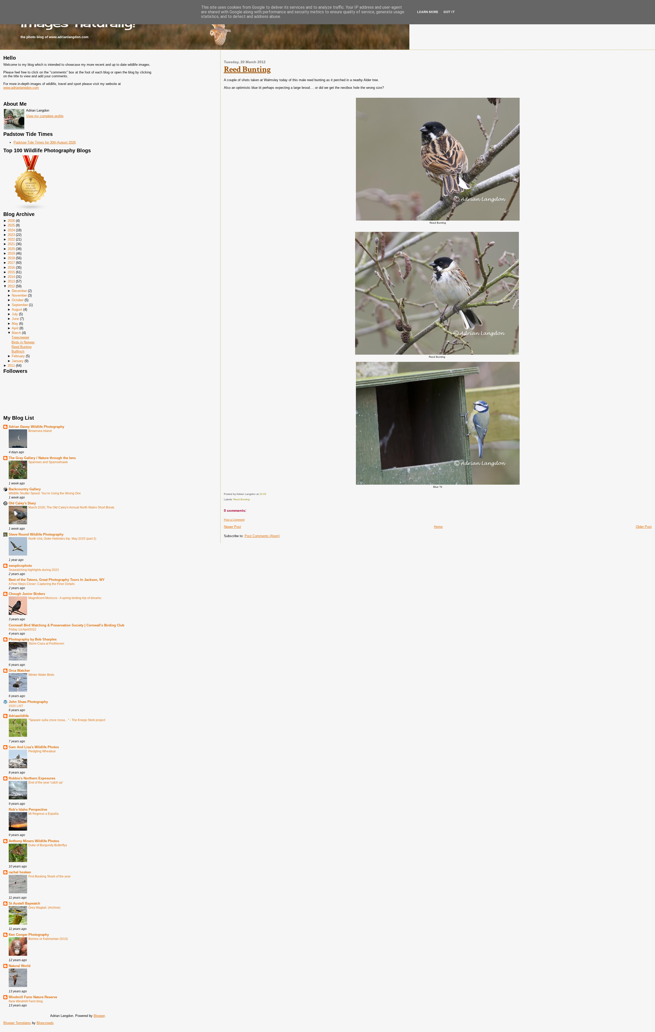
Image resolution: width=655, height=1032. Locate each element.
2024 (11, 230)
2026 (11, 221)
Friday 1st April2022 (22, 629)
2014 (11, 277)
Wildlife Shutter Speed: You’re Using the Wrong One (45, 493)
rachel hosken (20, 872)
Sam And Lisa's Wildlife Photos (34, 747)
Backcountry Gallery (25, 489)
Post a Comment (234, 519)
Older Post (644, 527)
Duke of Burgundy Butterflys (47, 845)
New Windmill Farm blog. (26, 1001)
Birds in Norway (23, 342)
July (15, 314)
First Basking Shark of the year (49, 876)
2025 (11, 225)
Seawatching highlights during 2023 (34, 570)
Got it (449, 12)
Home (438, 527)
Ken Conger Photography (29, 935)
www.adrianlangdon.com (21, 88)
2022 (11, 239)
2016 (11, 267)
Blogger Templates (17, 1023)
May (15, 323)
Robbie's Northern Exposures (32, 778)
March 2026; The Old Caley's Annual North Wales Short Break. (71, 507)
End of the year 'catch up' (45, 782)
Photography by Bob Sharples (33, 639)
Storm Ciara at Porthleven (46, 643)
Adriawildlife (19, 716)
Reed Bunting (21, 347)
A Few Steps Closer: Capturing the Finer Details (42, 584)
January (18, 361)
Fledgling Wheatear (42, 751)
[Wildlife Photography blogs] (31, 209)
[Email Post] (267, 494)
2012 (11, 286)
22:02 (262, 494)
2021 (11, 244)
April (15, 328)
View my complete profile (44, 116)
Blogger (99, 1016)
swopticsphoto (20, 566)
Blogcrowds (45, 1023)
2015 (11, 272)
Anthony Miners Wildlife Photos (34, 841)
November (19, 295)
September (20, 305)
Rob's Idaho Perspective (28, 809)
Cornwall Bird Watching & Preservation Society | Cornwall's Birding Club (66, 625)
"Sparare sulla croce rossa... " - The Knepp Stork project (66, 720)
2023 (11, 235)
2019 (11, 253)
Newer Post (232, 527)
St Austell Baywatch (24, 903)
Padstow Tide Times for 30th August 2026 (45, 142)
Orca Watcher (19, 670)
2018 (11, 258)
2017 (11, 263)
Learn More (427, 12)
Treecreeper (20, 337)
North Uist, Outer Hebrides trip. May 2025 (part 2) (62, 538)
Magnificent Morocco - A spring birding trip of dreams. (65, 598)
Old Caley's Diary (22, 503)
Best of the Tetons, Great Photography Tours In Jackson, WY (57, 580)
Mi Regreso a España (43, 814)
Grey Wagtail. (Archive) (44, 907)
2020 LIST (16, 706)
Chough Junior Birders (27, 594)
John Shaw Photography (28, 702)
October (18, 300)
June (15, 319)
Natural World (19, 966)
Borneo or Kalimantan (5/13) (48, 939)
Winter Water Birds (41, 675)
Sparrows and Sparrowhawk (48, 462)
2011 (11, 365)
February (18, 356)
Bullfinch (18, 351)
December (19, 291)
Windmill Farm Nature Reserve (33, 997)
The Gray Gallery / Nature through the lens (42, 458)
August (17, 309)
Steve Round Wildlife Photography (36, 534)
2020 (11, 249)
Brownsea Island (40, 431)
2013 (11, 281)
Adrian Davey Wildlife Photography (36, 427)
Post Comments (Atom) (262, 536)
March (16, 333)
